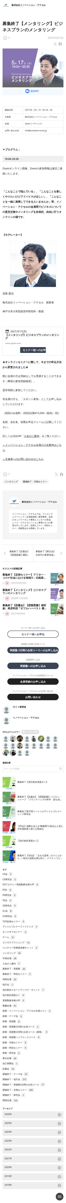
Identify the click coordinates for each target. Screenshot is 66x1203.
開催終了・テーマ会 (15, 1074)
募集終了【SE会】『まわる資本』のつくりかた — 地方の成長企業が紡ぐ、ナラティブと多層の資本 (40, 858)
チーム (8, 937)
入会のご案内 (31, 436)
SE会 (7, 900)
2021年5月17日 (55, 37)
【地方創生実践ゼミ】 (28, 840)
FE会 (7, 889)
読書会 (8, 1068)
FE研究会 (9, 895)
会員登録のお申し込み (33, 681)
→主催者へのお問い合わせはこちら (23, 459)
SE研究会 (9, 905)
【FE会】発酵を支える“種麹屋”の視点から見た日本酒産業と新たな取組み (40, 827)
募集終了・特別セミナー (16, 973)
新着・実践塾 (11, 1021)
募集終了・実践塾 (14, 968)
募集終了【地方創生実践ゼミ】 (32, 782)
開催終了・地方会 (14, 1079)
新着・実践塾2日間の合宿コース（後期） (25, 1031)
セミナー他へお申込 (34, 634)
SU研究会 (9, 916)
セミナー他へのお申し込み (34, 350)
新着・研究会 (11, 1052)
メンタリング (11, 481)
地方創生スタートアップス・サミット (23, 989)
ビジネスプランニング (16, 942)
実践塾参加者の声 (13, 1000)
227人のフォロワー (11, 732)
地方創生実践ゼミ (13, 995)
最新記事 (7, 762)
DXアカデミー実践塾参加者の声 (20, 884)
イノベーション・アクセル (26, 717)
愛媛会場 (9, 1005)
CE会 (7, 874)
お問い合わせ (33, 697)
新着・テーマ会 (12, 1016)
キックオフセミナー (14, 931)
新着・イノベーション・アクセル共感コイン (26, 1010)
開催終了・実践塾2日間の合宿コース (23, 1084)
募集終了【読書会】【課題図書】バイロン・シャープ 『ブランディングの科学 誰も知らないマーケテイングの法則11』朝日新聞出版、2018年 (39, 801)
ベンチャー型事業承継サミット (20, 947)
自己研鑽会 (10, 1063)
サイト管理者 (19, 706)
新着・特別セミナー (14, 1047)
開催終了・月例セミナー (35, 481)
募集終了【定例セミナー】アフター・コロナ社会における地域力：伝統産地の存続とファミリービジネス (24, 578)
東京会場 (9, 1058)
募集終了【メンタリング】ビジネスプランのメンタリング (24, 591)
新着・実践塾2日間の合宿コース (20, 1026)
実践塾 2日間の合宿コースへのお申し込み (34, 650)
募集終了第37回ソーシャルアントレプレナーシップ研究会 (39, 813)
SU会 (7, 910)
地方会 (8, 984)
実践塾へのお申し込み (33, 666)
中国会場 (9, 958)
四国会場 (9, 979)
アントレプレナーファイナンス (20, 926)
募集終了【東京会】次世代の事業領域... (46, 553)
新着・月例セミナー (14, 1042)
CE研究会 (9, 879)
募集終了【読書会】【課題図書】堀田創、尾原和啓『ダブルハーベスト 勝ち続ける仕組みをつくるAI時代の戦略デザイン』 (25, 610)
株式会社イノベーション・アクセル (29, 5)
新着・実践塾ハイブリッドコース (21, 1037)
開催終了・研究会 (13, 1095)
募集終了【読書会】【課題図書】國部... (19, 553)
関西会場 (10, 1100)
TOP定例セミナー (13, 921)
